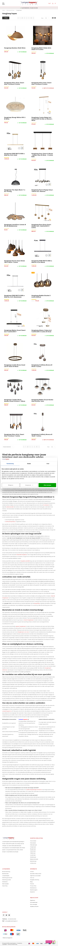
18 (31, 18)
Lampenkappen (5, 875)
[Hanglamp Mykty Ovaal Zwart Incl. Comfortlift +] (15, 318)
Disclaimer (32, 891)
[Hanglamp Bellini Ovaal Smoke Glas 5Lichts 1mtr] (42, 387)
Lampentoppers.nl (6, 711)
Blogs (31, 881)
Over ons (32, 877)
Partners (32, 883)
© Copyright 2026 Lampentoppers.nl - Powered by (12, 943)
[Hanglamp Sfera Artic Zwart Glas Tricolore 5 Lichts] (42, 70)
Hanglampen (19, 10)
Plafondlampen (33, 844)
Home (3, 10)
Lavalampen (33, 855)
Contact (32, 871)
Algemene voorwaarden (35, 875)
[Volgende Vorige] (33, 18)
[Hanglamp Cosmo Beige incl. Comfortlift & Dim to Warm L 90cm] (42, 105)
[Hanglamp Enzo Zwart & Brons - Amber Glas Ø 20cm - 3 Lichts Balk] (42, 141)
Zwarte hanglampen (29, 620)
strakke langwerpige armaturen (34, 789)
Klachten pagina (33, 889)
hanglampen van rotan (23, 632)
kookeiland (46, 505)
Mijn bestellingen (33, 902)
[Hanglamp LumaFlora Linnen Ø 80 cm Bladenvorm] (15, 212)
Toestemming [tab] (10, 463)
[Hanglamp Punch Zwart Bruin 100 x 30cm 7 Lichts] (15, 248)
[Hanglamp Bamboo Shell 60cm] (15, 35)
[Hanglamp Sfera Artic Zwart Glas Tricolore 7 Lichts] (15, 422)
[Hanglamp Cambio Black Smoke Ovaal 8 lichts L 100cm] (15, 387)
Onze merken (33, 840)
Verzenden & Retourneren (35, 873)
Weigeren (10, 485)
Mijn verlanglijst (33, 904)
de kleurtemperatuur (10, 521)
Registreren (32, 900)
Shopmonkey (14, 944)
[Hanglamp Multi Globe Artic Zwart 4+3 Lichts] (42, 35)
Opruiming (4, 885)
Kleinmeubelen (5, 883)
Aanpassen (28, 485)
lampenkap (37, 603)
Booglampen (33, 849)
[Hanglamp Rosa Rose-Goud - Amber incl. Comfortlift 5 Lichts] (42, 212)
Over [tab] (48, 463)
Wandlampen (33, 857)
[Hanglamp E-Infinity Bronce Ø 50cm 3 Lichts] (42, 352)
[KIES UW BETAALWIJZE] (29, 943)
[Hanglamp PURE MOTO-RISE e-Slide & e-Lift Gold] (15, 141)
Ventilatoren (5, 881)
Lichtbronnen (33, 863)
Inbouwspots (33, 842)
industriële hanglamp (21, 554)
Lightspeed (4, 944)
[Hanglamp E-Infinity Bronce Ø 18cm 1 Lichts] (42, 422)
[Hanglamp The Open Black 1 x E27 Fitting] (15, 177)
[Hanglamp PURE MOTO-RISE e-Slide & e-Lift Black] (42, 248)
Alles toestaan (47, 485)
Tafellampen (33, 853)
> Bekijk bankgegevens (7, 937)
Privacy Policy (33, 885)
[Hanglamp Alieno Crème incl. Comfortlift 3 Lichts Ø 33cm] (42, 318)
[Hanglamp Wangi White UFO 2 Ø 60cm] (15, 105)
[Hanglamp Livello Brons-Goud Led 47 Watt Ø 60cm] (15, 352)
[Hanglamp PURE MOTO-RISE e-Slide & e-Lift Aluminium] (15, 283)
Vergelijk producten (34, 906)
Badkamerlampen (34, 859)
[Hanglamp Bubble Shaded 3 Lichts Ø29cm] (42, 283)
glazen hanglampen (21, 626)
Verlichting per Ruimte (7, 877)
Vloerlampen (33, 851)
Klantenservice (33, 887)
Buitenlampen (33, 861)
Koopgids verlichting (34, 879)
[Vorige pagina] (18, 18)
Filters (6, 18)
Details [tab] (29, 463)
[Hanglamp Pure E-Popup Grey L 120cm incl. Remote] (42, 177)
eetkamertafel (10, 506)
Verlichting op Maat (6, 879)
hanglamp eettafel (25, 561)
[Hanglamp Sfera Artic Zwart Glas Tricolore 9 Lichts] (15, 70)
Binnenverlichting (10, 10)
